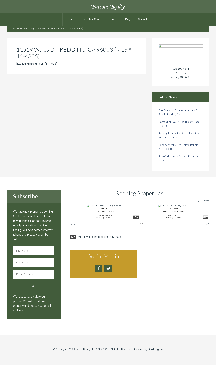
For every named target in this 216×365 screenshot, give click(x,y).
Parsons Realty (108, 6)
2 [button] (142, 223)
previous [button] (74, 224)
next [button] (207, 224)
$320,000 (174, 213)
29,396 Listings (202, 201)
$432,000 (104, 213)
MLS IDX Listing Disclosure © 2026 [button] (99, 236)
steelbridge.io (155, 349)
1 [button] (140, 223)
